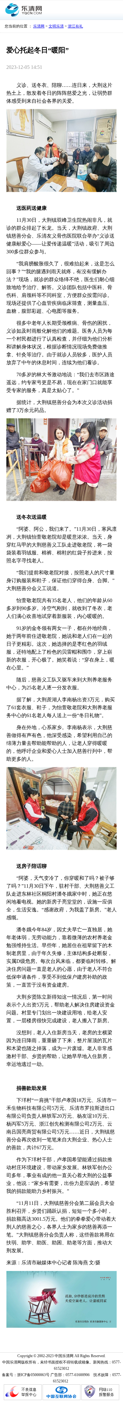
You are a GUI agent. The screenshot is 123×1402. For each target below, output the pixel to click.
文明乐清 (56, 26)
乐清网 (38, 26)
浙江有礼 (75, 26)
